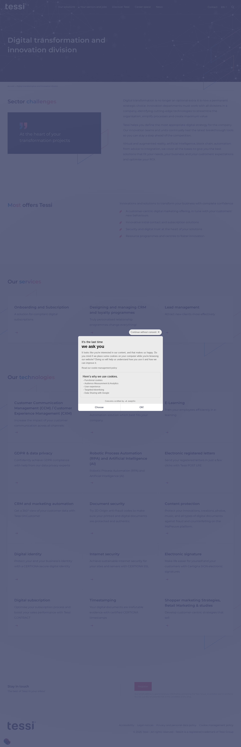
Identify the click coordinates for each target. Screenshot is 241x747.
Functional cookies (94, 380)
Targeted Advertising (94, 390)
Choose (99, 407)
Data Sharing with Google (97, 393)
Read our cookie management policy (99, 368)
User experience (92, 386)
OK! (142, 407)
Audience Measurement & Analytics (101, 383)
